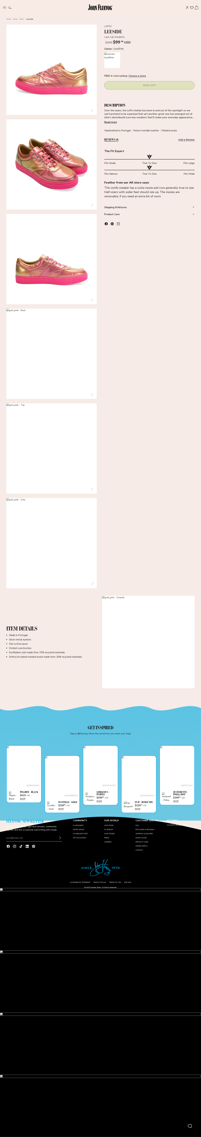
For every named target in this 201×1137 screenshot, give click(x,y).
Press (106, 838)
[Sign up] (60, 838)
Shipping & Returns (115, 207)
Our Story (108, 825)
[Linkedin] (27, 846)
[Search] (9, 8)
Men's (21, 19)
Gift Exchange (79, 838)
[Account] (187, 7)
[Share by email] (118, 224)
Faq (137, 825)
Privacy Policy (99, 882)
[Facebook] (8, 846)
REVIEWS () (111, 139)
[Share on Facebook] (106, 224)
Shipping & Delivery (144, 834)
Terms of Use (115, 882)
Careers (107, 842)
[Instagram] (14, 846)
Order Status (141, 846)
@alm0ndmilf (147, 795)
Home (8, 19)
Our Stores (109, 834)
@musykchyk (109, 785)
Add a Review (186, 139)
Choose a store (137, 75)
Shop (15, 19)
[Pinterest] (33, 846)
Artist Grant (78, 829)
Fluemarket (78, 825)
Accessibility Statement (80, 882)
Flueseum (108, 829)
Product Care (112, 214)
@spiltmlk (186, 785)
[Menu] (4, 7)
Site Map (127, 882)
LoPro (108, 26)
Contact (139, 850)
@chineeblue (71, 795)
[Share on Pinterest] (112, 224)
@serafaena (33, 785)
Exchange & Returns (144, 829)
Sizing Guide (141, 838)
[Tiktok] (21, 846)
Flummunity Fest (80, 834)
